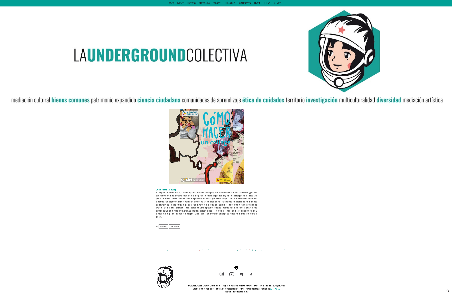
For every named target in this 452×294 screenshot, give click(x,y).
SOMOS (171, 3)
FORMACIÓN (217, 3)
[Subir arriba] (448, 291)
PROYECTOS (192, 3)
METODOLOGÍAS (204, 3)
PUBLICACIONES (230, 3)
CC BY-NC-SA (275, 288)
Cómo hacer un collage (167, 189)
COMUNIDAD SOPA (245, 3)
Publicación (175, 226)
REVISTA (257, 3)
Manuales (163, 226)
